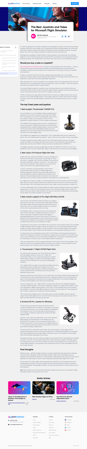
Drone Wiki (35, 437)
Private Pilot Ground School (39, 432)
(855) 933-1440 (13, 420)
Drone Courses (26, 3)
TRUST (34, 435)
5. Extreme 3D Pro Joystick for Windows (8, 70)
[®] (14, 4)
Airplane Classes (37, 422)
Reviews (55, 3)
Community (51, 422)
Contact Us (51, 427)
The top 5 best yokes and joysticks (9, 55)
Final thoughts (5, 73)
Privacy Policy (52, 432)
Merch (34, 427)
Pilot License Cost (37, 430)
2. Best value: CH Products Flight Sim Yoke (9, 60)
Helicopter (46, 3)
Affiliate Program (52, 430)
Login (34, 420)
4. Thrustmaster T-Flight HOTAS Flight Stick (8, 67)
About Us (51, 425)
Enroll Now (75, 3)
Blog (50, 437)
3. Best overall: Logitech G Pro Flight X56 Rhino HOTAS (9, 64)
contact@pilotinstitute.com (16, 424)
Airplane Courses (37, 3)
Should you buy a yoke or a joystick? (7, 51)
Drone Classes (36, 425)
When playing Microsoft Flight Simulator (31, 66)
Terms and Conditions (54, 435)
